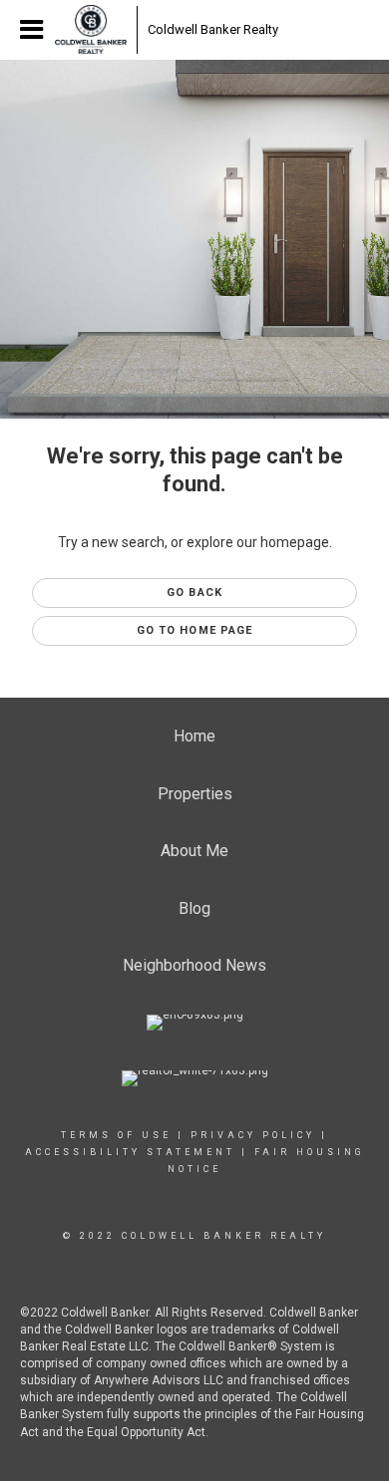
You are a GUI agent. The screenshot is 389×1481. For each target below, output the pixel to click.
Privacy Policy (253, 1135)
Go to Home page (195, 630)
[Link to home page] (91, 30)
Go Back (194, 592)
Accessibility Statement (130, 1152)
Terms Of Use (116, 1135)
